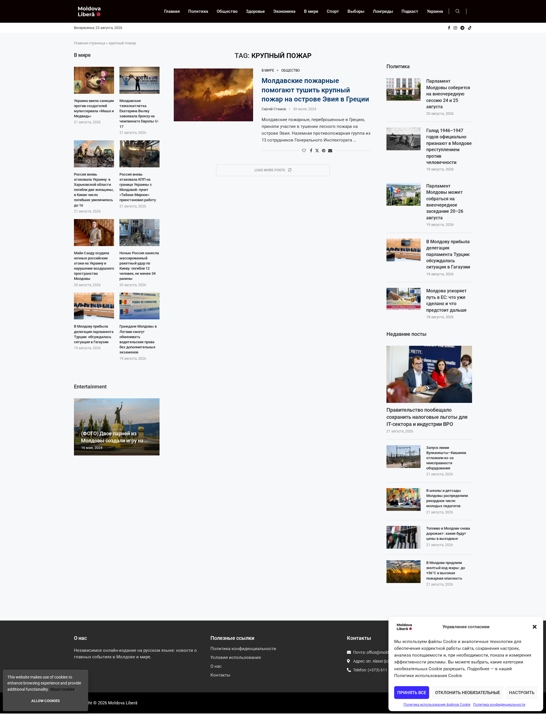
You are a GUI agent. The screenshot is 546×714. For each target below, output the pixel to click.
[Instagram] (455, 28)
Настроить (521, 692)
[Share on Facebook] (311, 150)
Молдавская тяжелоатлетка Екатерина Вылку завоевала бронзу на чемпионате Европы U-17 (139, 114)
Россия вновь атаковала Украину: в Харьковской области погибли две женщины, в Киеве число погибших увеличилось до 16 (94, 189)
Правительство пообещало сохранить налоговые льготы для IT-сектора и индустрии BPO (427, 417)
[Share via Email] (330, 150)
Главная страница (89, 43)
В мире (311, 11)
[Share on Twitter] (317, 150)
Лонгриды (383, 11)
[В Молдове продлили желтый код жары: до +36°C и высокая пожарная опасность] (403, 571)
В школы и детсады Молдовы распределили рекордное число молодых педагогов (447, 498)
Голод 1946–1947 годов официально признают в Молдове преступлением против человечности (449, 146)
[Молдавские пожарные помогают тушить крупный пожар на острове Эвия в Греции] (213, 94)
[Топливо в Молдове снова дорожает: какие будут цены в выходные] (403, 537)
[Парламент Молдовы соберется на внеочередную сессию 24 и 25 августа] (403, 89)
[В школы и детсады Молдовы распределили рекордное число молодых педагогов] (403, 499)
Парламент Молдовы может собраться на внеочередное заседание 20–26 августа (444, 201)
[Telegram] (462, 28)
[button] (534, 627)
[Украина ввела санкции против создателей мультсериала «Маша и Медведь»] (94, 80)
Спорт (333, 11)
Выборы (356, 11)
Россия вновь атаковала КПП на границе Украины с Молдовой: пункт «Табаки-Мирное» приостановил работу (137, 187)
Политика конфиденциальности (499, 705)
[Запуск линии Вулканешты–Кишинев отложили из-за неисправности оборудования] (403, 456)
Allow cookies (45, 701)
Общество (227, 11)
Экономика (284, 11)
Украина (435, 11)
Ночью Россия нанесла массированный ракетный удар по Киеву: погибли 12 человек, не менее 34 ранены (139, 266)
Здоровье (255, 11)
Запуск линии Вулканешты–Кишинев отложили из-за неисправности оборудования (446, 458)
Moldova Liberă (122, 702)
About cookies (62, 689)
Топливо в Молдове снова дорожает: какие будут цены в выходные (448, 533)
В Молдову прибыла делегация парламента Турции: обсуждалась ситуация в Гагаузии (448, 254)
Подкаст (410, 11)
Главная (172, 11)
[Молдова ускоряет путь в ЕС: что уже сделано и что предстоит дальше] (403, 299)
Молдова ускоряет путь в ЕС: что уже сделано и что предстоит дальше (446, 300)
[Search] (457, 11)
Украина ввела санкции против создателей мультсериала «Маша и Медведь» (94, 108)
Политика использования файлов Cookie (437, 705)
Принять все (411, 692)
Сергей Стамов (274, 109)
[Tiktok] (470, 28)
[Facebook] (449, 28)
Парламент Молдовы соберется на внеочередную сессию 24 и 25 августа (448, 93)
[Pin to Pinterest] (323, 150)
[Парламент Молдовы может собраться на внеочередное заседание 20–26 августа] (403, 194)
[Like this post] (304, 150)
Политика (198, 11)
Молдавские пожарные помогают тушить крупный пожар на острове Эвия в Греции (315, 90)
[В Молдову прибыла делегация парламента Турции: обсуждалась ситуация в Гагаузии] (403, 250)
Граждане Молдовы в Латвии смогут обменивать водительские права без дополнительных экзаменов (138, 339)
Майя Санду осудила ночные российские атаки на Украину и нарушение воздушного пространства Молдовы (94, 266)
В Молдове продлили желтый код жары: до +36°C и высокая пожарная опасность (445, 570)
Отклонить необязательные (467, 692)
